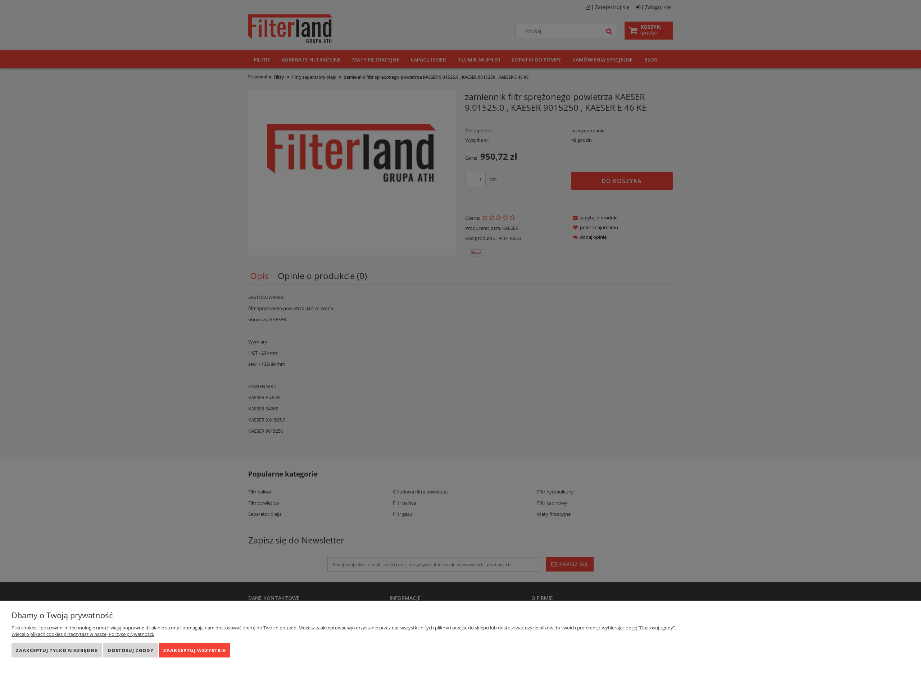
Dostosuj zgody (131, 650)
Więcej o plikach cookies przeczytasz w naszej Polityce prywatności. (83, 634)
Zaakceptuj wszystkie (194, 650)
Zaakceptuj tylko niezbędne (57, 650)
